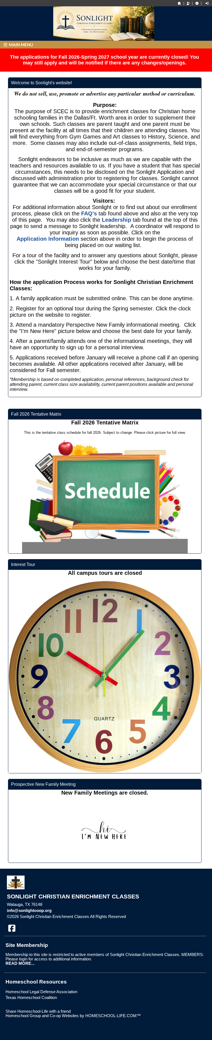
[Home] (179, 3)
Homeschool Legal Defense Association (41, 992)
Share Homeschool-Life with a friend (38, 1011)
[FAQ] (197, 3)
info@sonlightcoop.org (29, 910)
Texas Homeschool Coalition (31, 997)
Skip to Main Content (150, 916)
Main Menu (20, 44)
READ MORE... (20, 963)
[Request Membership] (188, 3)
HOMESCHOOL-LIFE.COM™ (113, 1016)
